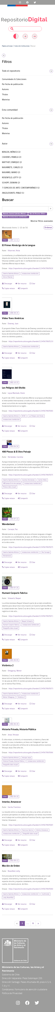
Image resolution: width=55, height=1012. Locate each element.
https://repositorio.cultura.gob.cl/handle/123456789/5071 (31, 689)
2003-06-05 (14, 660)
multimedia (45, 894)
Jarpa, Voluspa (13, 735)
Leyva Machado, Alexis (16, 393)
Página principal (7, 46)
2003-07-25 (14, 588)
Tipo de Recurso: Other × (37, 214)
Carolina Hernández (28, 480)
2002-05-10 (14, 796)
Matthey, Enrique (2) (12, 162)
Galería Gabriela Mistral (11, 273)
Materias (6, 100)
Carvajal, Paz (13, 529)
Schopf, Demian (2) (11, 183)
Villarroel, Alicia (14, 251)
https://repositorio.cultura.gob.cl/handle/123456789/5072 (31, 616)
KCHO (23, 416)
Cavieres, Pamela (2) (11, 157)
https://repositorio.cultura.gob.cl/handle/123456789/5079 (31, 547)
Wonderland (7, 556)
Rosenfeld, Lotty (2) (11, 178)
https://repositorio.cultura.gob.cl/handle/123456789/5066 (31, 753)
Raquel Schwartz (27, 621)
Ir (50, 208)
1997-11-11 (14, 240)
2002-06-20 (14, 724)
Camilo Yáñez (42, 480)
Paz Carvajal (46, 552)
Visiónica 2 (21, 697)
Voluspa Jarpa (26, 758)
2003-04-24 (14, 446)
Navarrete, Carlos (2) (12, 167)
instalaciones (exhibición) (30, 273)
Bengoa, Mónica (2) (11, 152)
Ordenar (48, 227)
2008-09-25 (14, 313)
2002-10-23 (14, 382)
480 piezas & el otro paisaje (12, 483)
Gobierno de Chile (10, 974)
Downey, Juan (13, 324)
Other (5, 240)
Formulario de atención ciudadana (31, 989)
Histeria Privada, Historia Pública (13, 761)
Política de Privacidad (12, 993)
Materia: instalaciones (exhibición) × (15, 217)
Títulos (5, 95)
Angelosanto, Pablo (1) (13, 193)
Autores (5, 89)
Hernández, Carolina (15, 457)
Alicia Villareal (8, 277)
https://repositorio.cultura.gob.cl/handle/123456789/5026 (31, 269)
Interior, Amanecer (42, 830)
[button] (9, 55)
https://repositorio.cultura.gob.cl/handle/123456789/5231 (31, 342)
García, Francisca (14, 807)
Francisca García (27, 830)
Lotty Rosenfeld (8, 897)
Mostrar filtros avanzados (42, 221)
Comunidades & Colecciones (14, 79)
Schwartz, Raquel (14, 598)
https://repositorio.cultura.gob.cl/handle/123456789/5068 (31, 889)
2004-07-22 (14, 519)
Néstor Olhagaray (9, 697)
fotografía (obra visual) (10, 628)
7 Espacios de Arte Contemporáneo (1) (21, 188)
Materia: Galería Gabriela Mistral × (15, 214)
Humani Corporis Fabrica (11, 625)
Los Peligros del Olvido (36, 416)
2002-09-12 (14, 860)
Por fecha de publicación (12, 84)
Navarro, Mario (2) (11, 172)
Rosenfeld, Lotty (14, 871)
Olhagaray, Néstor (15, 671)
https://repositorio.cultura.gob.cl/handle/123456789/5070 (31, 475)
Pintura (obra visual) (9, 487)
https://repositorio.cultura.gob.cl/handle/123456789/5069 (31, 411)
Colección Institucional (21, 46)
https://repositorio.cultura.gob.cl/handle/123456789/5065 (31, 825)
